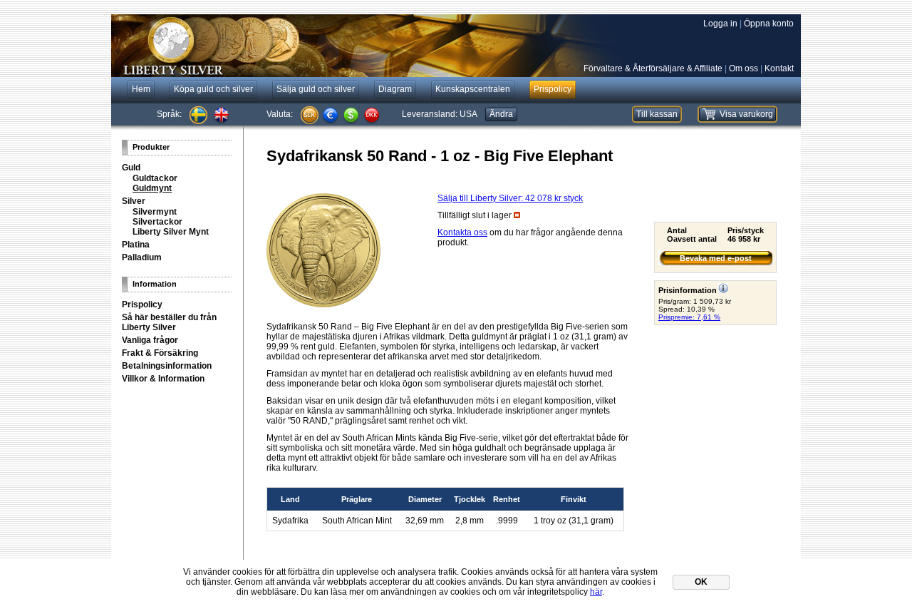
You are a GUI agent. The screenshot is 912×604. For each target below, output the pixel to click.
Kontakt (779, 68)
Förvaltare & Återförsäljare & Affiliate (653, 68)
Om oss (743, 68)
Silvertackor (157, 222)
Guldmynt (152, 188)
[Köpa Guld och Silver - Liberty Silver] (325, 45)
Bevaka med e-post (716, 258)
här (596, 592)
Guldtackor (155, 178)
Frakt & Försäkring (160, 353)
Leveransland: (439, 114)
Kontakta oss (462, 232)
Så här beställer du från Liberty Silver (169, 322)
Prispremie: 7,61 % (689, 317)
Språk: (169, 114)
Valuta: (279, 114)
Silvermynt (155, 212)
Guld (131, 168)
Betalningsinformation (167, 366)
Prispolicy (142, 304)
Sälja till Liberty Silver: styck (510, 198)
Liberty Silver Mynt (171, 232)
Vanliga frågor (150, 340)
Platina (136, 245)
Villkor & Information (163, 379)
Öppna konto (769, 24)
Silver (133, 201)
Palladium (142, 257)
